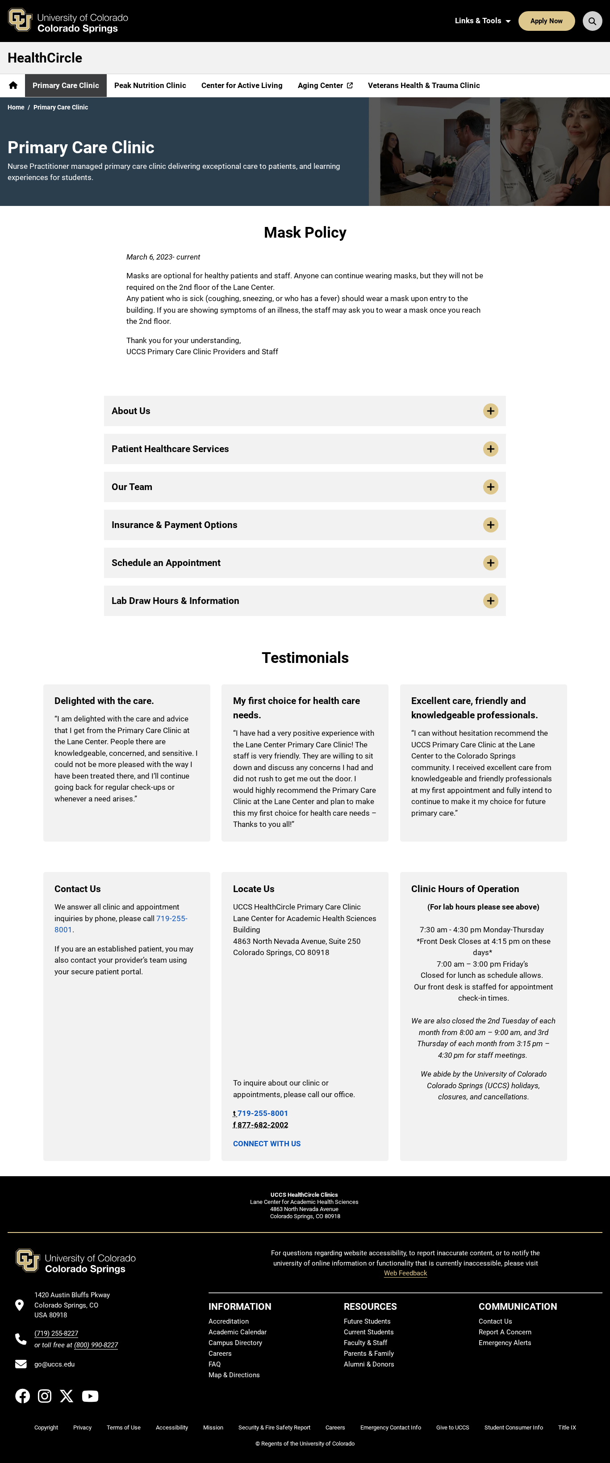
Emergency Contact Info (390, 1427)
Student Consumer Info (514, 1427)
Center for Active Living (242, 85)
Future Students (367, 1321)
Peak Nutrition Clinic (150, 85)
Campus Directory (235, 1343)
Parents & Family (369, 1354)
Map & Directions (234, 1375)
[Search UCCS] (592, 21)
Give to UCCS (452, 1427)
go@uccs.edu (54, 1364)
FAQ (215, 1364)
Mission (213, 1427)
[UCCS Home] (75, 21)
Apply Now (547, 21)
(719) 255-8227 (56, 1333)
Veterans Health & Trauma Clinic (424, 85)
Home (16, 107)
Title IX (567, 1427)
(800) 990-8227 (96, 1345)
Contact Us (495, 1321)
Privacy (82, 1427)
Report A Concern (505, 1332)
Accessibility (172, 1427)
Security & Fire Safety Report (274, 1427)
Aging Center (320, 85)
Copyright (46, 1427)
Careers (220, 1354)
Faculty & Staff (365, 1343)
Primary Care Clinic (66, 85)
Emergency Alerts (505, 1343)
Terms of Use (124, 1427)
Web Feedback (405, 1273)
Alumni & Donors (369, 1364)
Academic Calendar (238, 1332)
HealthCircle (45, 58)
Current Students (369, 1332)
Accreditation (229, 1321)
